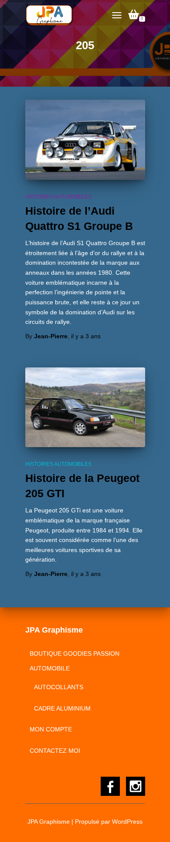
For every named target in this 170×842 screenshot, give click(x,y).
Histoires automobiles (58, 197)
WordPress (127, 821)
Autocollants (58, 687)
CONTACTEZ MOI (55, 750)
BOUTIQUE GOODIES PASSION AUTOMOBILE (74, 661)
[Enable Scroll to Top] (153, 824)
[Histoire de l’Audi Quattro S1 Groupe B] (85, 139)
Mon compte (51, 729)
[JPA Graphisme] (53, 15)
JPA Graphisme (48, 821)
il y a (86, 336)
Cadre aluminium (62, 708)
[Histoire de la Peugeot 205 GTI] (85, 407)
